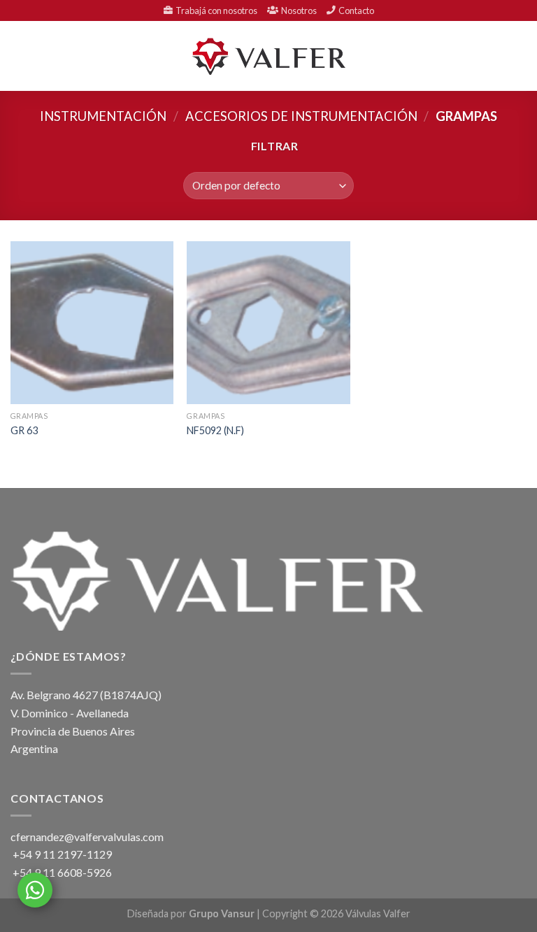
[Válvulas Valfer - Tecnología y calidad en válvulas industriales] (268, 56)
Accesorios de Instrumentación (301, 116)
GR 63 (24, 430)
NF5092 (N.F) (215, 430)
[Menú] (18, 56)
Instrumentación (103, 116)
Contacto (355, 10)
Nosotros (297, 10)
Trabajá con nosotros (215, 10)
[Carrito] (520, 56)
